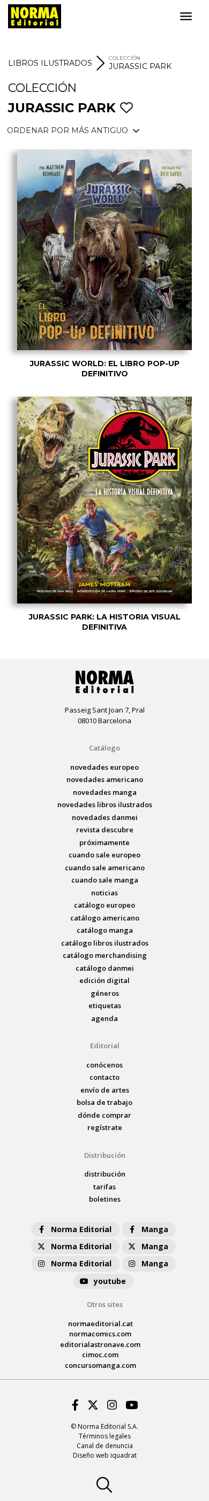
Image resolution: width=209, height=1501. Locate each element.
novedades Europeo (104, 767)
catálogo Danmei (105, 968)
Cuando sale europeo (104, 855)
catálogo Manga (105, 930)
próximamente (104, 842)
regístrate (104, 1127)
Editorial (105, 1045)
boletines (105, 1199)
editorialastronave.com (100, 1344)
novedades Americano (104, 779)
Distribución (104, 1155)
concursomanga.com (100, 1365)
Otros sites (105, 1304)
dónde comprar (104, 1115)
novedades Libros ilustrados (104, 804)
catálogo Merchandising (105, 955)
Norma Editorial (81, 1229)
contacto (104, 1077)
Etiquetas (104, 1005)
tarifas (104, 1186)
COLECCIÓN (124, 58)
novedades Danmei (105, 817)
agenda (104, 1018)
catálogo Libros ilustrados (104, 943)
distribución (104, 1174)
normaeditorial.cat (100, 1323)
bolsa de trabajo (104, 1102)
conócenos (104, 1065)
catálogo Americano (104, 918)
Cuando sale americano (105, 867)
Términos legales (105, 1436)
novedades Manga (105, 792)
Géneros (105, 993)
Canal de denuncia (105, 1445)
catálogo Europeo (104, 905)
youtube (110, 1281)
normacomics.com (100, 1333)
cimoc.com (100, 1354)
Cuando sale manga (104, 880)
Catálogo (104, 748)
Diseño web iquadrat (105, 1455)
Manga (154, 1229)
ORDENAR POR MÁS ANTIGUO (68, 130)
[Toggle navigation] (186, 16)
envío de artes (104, 1090)
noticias (104, 892)
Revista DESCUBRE (104, 829)
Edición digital (104, 980)
